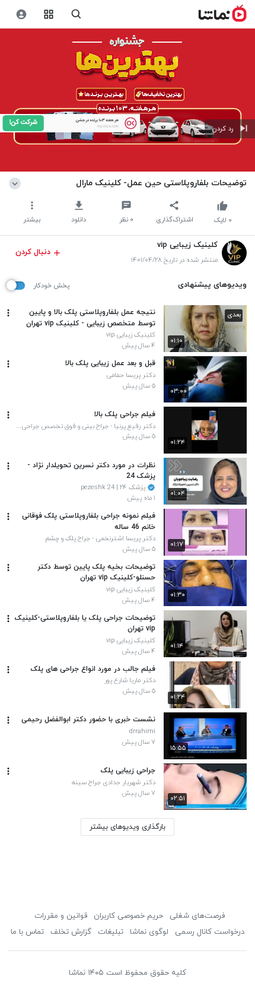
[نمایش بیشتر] (17, 183)
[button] (230, 128)
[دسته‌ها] (49, 14)
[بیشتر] (8, 313)
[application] (127, 100)
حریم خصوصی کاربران (128, 916)
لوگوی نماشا (149, 932)
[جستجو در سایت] (76, 14)
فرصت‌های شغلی (197, 916)
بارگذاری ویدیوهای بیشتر (127, 827)
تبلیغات (110, 932)
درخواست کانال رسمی (209, 932)
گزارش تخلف (70, 932)
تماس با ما (27, 932)
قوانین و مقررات (60, 916)
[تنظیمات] (21, 14)
